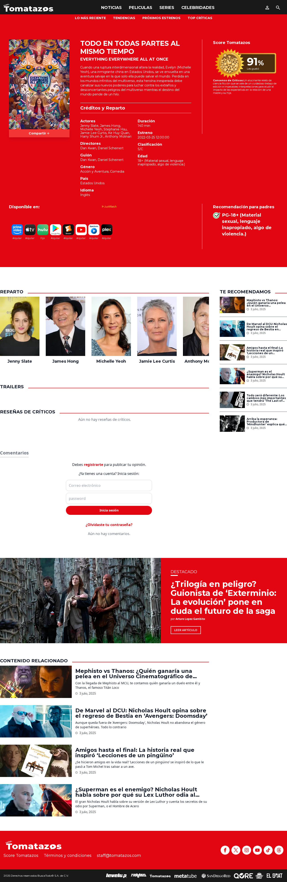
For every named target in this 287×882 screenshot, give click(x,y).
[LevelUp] (116, 875)
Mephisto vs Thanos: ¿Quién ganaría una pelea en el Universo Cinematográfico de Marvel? (266, 303)
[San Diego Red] (216, 875)
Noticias (111, 7)
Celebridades (198, 7)
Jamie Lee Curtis (93, 133)
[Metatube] (185, 875)
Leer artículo (185, 630)
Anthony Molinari (118, 136)
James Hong (110, 126)
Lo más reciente (90, 18)
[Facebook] (225, 850)
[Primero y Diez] (259, 875)
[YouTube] (257, 850)
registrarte (93, 464)
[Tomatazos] (29, 8)
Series (166, 7)
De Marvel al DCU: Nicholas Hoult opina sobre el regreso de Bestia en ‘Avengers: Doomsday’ (267, 327)
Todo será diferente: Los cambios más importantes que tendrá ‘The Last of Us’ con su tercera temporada (266, 398)
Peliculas (140, 7)
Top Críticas (200, 18)
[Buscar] (278, 7)
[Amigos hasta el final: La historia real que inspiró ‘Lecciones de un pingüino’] (232, 352)
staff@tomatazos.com (119, 855)
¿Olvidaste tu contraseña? (109, 524)
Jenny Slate (89, 126)
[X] (235, 850)
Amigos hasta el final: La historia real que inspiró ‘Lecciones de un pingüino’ (265, 351)
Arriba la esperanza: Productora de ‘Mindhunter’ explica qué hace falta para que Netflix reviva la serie (267, 422)
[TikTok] (268, 850)
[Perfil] (267, 7)
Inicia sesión (109, 510)
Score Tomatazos (21, 855)
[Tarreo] (138, 875)
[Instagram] (246, 850)
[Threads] (278, 850)
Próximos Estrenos (161, 18)
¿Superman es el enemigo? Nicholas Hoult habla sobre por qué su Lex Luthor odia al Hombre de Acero (267, 374)
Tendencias (124, 18)
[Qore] (243, 875)
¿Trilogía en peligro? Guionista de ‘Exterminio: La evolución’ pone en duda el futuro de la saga (223, 597)
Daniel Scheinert (111, 148)
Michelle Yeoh (91, 129)
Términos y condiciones (67, 855)
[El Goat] (274, 875)
